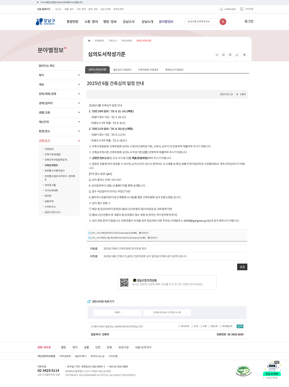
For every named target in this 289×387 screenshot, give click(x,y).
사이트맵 (249, 9)
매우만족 (185, 326)
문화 (109, 347)
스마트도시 (50, 206)
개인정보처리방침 (46, 356)
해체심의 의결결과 (174, 69)
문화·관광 (93, 9)
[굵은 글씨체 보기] (244, 55)
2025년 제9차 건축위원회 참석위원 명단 (125, 248)
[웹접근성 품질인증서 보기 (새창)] (242, 370)
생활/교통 (44, 112)
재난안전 (44, 122)
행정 (63, 347)
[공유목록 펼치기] (217, 55)
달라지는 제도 (47, 66)
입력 (240, 326)
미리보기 (144, 233)
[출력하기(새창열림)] (223, 55)
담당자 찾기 (80, 356)
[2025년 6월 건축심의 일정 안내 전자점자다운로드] (237, 55)
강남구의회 (105, 9)
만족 (196, 326)
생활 (86, 347)
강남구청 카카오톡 (147, 280)
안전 (98, 347)
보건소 (58, 9)
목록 (242, 267)
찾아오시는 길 (97, 356)
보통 (205, 326)
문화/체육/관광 (47, 94)
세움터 (117, 312)
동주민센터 (118, 9)
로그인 (249, 21)
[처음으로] (89, 40)
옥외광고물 (50, 185)
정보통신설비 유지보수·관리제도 (59, 178)
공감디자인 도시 (53, 212)
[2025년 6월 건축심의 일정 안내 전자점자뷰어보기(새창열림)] (230, 55)
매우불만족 (227, 326)
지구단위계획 (51, 190)
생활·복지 (69, 9)
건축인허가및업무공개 (56, 159)
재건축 (48, 195)
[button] (72, 21)
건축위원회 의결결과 (148, 69)
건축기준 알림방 (53, 154)
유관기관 (123, 347)
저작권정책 (65, 356)
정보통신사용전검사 (55, 170)
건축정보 (49, 149)
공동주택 (49, 201)
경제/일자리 (46, 103)
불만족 (214, 326)
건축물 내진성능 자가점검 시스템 (167, 312)
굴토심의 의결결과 (122, 69)
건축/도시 (44, 140)
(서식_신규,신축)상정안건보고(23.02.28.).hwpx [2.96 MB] (114, 233)
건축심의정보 (51, 165)
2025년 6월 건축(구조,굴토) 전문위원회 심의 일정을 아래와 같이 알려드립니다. (145, 256)
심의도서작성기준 (97, 69)
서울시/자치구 (143, 347)
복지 (41, 75)
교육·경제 (81, 9)
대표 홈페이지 (43, 9)
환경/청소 (44, 131)
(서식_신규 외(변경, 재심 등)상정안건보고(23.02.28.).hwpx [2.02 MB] (118, 238)
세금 (41, 84)
